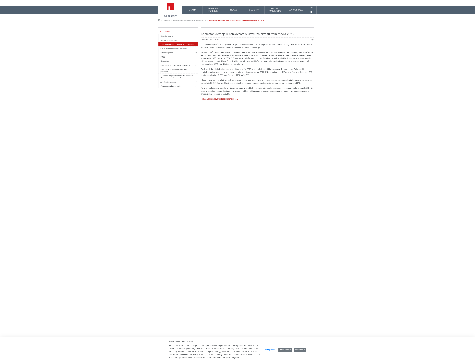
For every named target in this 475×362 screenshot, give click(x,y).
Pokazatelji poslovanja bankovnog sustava (189, 20)
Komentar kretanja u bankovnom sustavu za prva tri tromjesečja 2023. (236, 20)
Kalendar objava (166, 36)
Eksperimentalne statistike (170, 86)
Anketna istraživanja (168, 82)
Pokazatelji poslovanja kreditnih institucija (219, 99)
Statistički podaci (167, 53)
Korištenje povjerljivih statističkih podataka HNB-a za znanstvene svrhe (176, 77)
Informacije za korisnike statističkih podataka (174, 70)
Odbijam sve (300, 350)
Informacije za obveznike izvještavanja (175, 65)
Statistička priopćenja (168, 40)
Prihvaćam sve (285, 350)
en (311, 8)
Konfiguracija (270, 350)
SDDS (162, 57)
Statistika (166, 20)
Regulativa (164, 61)
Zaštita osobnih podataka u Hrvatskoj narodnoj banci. (217, 357)
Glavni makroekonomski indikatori (173, 49)
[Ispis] (312, 39)
